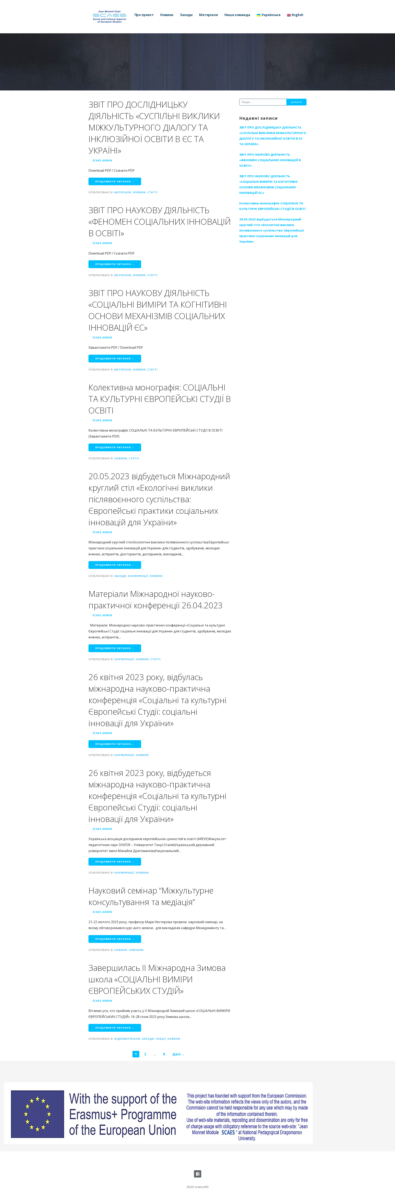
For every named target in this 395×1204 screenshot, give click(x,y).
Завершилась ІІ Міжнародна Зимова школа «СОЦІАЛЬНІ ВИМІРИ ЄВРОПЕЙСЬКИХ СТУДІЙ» (156, 979)
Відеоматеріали (127, 1038)
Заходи (186, 15)
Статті (152, 192)
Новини (166, 15)
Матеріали (208, 15)
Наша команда (237, 15)
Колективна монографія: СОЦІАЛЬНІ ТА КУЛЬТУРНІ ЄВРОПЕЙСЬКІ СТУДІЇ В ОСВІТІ (159, 399)
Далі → (178, 1054)
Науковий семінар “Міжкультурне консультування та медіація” (151, 896)
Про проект (144, 15)
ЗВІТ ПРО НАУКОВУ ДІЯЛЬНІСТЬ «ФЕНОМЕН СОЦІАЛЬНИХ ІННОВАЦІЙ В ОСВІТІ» (159, 221)
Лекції (161, 1038)
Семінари (136, 950)
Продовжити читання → (114, 181)
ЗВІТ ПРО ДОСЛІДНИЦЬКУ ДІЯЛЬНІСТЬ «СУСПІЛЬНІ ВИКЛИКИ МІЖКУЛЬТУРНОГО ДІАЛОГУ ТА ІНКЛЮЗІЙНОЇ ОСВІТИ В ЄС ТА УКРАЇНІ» (154, 127)
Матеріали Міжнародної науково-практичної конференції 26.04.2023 (155, 599)
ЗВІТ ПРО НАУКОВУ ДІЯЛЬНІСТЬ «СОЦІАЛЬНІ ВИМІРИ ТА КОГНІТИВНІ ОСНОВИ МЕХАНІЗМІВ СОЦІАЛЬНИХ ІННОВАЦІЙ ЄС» (157, 310)
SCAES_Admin (102, 160)
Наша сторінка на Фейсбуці (197, 1173)
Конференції (138, 576)
